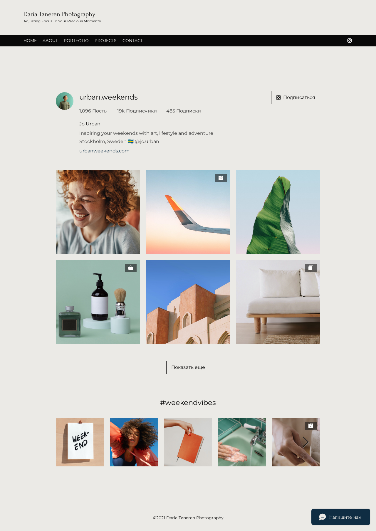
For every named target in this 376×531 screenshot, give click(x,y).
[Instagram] (349, 40)
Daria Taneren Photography (59, 14)
